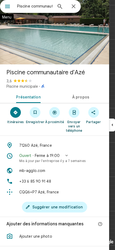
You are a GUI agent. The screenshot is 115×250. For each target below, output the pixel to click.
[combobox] (34, 6)
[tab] (27, 96)
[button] (54, 158)
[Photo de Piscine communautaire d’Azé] (54, 32)
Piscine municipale (22, 86)
